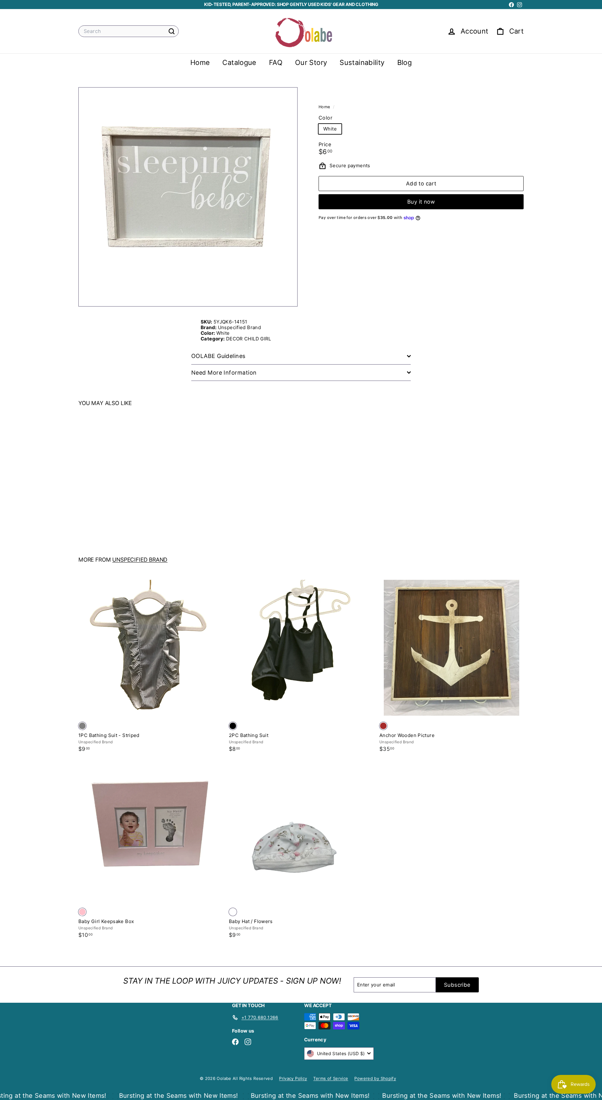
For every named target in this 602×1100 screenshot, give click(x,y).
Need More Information (223, 372)
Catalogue (239, 62)
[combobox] (128, 31)
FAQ (276, 62)
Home (200, 62)
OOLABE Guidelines (218, 356)
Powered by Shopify (375, 1078)
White (330, 129)
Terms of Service (330, 1078)
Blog (404, 62)
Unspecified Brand (139, 559)
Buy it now (421, 202)
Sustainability (362, 62)
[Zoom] (188, 197)
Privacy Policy (293, 1078)
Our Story (311, 62)
